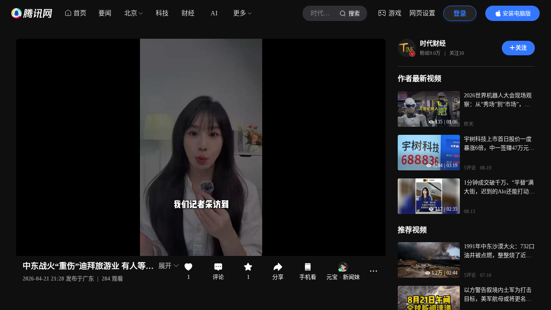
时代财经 (433, 43)
